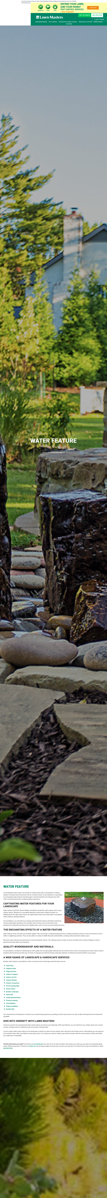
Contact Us (32, 1046)
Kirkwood (64, 1)
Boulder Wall (10, 1009)
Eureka (60, 1)
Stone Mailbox (10, 1003)
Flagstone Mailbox (12, 1006)
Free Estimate (38, 1044)
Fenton (33, 1)
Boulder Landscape (12, 992)
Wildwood (56, 1)
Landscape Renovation (13, 997)
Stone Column (10, 989)
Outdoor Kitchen (11, 980)
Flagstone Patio (11, 971)
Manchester (51, 1)
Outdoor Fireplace (12, 974)
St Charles (29, 1)
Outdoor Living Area (12, 983)
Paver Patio (9, 965)
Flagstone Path (11, 968)
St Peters (37, 1)
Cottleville (74, 1)
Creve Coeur (69, 1)
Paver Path (9, 994)
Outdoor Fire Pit (11, 977)
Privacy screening (12, 1000)
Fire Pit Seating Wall (12, 986)
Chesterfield (42, 1)
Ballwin (46, 1)
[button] (99, 19)
